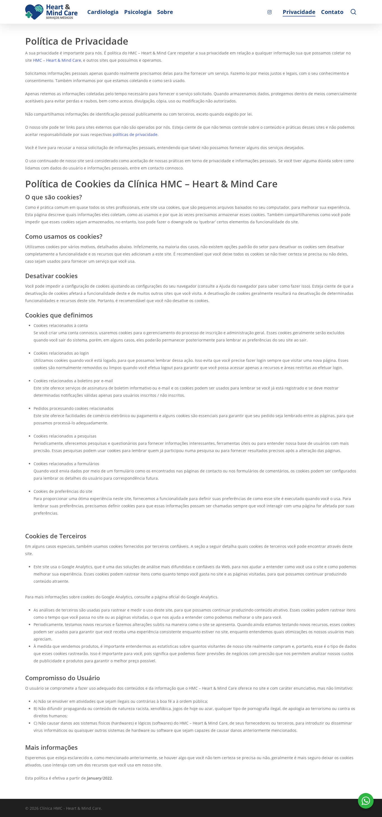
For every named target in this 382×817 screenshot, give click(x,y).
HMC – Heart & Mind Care (57, 60)
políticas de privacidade (135, 134)
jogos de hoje (185, 708)
